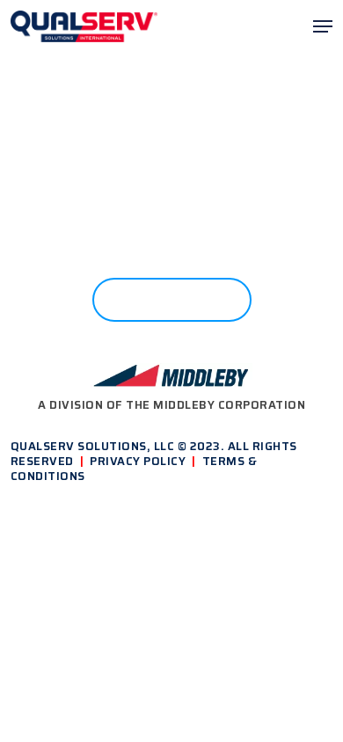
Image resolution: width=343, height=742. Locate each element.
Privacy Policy (138, 461)
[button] (322, 26)
